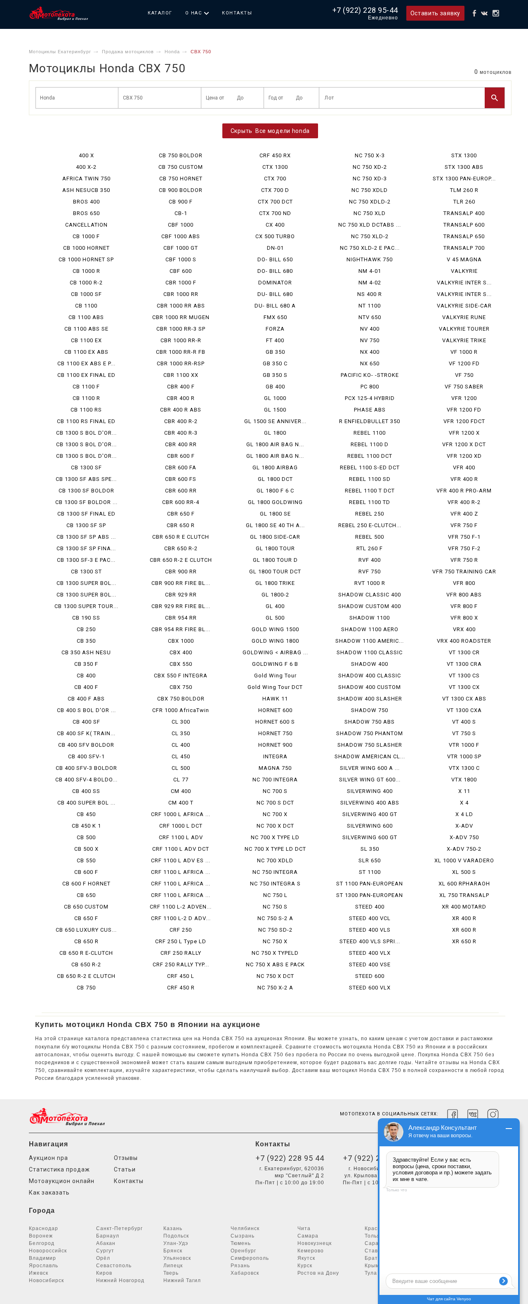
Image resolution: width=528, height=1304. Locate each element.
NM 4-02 (369, 282)
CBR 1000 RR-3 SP (180, 329)
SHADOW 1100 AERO (369, 629)
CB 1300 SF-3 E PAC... (86, 560)
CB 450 (86, 814)
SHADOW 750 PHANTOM (369, 733)
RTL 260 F (369, 548)
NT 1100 (369, 306)
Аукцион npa (48, 1158)
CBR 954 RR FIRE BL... (180, 629)
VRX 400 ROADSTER (464, 641)
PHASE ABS (370, 410)
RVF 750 (369, 571)
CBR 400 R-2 (181, 421)
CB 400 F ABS (86, 699)
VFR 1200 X (464, 433)
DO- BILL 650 (275, 259)
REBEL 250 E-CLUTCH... (369, 525)
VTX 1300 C (464, 768)
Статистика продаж (59, 1169)
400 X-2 (86, 167)
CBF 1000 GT (180, 248)
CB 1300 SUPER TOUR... (86, 606)
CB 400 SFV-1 (86, 756)
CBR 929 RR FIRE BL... (180, 606)
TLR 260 (464, 202)
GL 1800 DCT (275, 479)
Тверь (171, 1273)
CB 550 (86, 860)
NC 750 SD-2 (275, 930)
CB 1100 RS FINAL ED (86, 421)
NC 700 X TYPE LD (275, 837)
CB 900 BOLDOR (181, 190)
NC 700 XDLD (275, 860)
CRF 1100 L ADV (181, 837)
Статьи (125, 1169)
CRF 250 (181, 930)
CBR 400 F (181, 386)
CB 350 (86, 641)
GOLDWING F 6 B (275, 664)
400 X (86, 155)
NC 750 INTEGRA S (275, 883)
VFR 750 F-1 (464, 537)
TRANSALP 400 (464, 213)
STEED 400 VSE (370, 964)
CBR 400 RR (181, 444)
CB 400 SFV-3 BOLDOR (86, 768)
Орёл (103, 1258)
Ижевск (38, 1273)
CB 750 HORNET (181, 178)
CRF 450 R (181, 988)
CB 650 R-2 (86, 964)
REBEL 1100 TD (369, 502)
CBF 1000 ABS (180, 236)
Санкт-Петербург (119, 1228)
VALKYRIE (464, 271)
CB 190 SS (86, 618)
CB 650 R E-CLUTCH (86, 953)
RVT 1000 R (369, 583)
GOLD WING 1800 (275, 641)
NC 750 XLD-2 (370, 236)
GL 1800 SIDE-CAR (275, 537)
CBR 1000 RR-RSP (181, 363)
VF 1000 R (464, 352)
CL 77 (181, 779)
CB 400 (86, 675)
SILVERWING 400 (370, 791)
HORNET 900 (275, 745)
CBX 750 (181, 687)
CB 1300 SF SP (86, 525)
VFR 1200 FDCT (464, 421)
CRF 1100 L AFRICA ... (180, 872)
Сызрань (243, 1236)
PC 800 (370, 386)
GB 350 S (275, 375)
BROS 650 (86, 213)
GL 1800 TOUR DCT (275, 571)
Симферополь (250, 1258)
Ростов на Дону (318, 1273)
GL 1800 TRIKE (275, 583)
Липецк (173, 1266)
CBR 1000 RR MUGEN (181, 317)
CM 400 (181, 791)
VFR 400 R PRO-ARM (464, 491)
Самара (307, 1236)
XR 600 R (464, 930)
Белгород (41, 1243)
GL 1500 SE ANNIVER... (275, 421)
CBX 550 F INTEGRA (180, 675)
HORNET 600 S (275, 722)
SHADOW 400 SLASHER (369, 699)
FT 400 (275, 340)
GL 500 (275, 618)
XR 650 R (464, 941)
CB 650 (86, 895)
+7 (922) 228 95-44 (365, 10)
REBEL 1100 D (370, 444)
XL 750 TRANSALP (464, 895)
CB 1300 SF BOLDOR (86, 491)
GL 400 (275, 606)
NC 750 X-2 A (275, 988)
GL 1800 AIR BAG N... (275, 444)
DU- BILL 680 (275, 294)
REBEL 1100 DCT (369, 456)
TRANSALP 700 (464, 248)
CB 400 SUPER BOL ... (86, 803)
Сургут (105, 1251)
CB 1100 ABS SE (86, 329)
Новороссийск (48, 1251)
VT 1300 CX (464, 687)
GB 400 (275, 386)
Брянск (172, 1251)
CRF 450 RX (275, 155)
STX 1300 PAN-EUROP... (464, 178)
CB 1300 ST (86, 571)
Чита (304, 1228)
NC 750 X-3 (370, 155)
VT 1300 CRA (464, 664)
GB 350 (275, 352)
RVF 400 (369, 560)
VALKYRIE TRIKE (464, 340)
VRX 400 (464, 629)
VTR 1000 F (464, 745)
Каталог (160, 13)
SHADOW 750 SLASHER (369, 745)
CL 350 (181, 733)
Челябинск (245, 1228)
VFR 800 (464, 583)
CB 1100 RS (86, 410)
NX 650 (370, 363)
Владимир (42, 1258)
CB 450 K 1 (86, 826)
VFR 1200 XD (464, 456)
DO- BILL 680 (275, 271)
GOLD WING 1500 (275, 629)
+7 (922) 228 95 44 (290, 1158)
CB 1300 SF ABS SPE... (86, 479)
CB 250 (86, 629)
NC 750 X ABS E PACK (275, 964)
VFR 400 (464, 467)
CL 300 (181, 722)
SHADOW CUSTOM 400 (369, 606)
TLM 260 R (464, 190)
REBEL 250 (369, 514)
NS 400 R (369, 294)
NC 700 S (275, 791)
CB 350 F (86, 664)
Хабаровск (245, 1273)
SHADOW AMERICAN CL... (370, 756)
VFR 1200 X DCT (464, 444)
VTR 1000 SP (464, 756)
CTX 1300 (275, 167)
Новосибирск (46, 1280)
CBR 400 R (181, 398)
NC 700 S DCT (275, 803)
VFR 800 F (464, 606)
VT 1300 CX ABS (464, 699)
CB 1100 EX (86, 340)
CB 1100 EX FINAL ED (86, 375)
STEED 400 (369, 907)
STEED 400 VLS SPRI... (369, 941)
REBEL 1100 (370, 433)
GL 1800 (275, 433)
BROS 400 (86, 202)
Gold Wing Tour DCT (275, 687)
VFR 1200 (464, 398)
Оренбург (243, 1251)
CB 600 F (86, 872)
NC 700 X (275, 814)
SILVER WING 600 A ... (370, 768)
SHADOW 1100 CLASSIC (370, 652)
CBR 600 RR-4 (180, 502)
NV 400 (370, 329)
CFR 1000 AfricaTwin (180, 710)
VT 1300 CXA (464, 710)
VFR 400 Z (464, 514)
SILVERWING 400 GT (369, 814)
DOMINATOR (275, 282)
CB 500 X (86, 849)
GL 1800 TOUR (275, 548)
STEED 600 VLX (370, 988)
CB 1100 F (86, 386)
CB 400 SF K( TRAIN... (86, 733)
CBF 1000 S (180, 259)
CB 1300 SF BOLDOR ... (86, 502)
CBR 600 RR (181, 491)
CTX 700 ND (275, 213)
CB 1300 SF (86, 467)
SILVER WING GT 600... (370, 779)
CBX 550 (181, 664)
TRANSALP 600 (464, 225)
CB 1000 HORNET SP (86, 259)
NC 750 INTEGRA (275, 872)
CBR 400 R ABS (180, 410)
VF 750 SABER (464, 386)
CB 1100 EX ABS (86, 352)
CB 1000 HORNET (86, 248)
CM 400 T (180, 803)
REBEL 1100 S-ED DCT (370, 467)
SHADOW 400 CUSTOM (369, 687)
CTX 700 (275, 178)
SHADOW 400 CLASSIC (369, 675)
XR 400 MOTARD (464, 907)
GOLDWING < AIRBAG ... (275, 652)
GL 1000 (275, 398)
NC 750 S (275, 907)
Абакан (106, 1243)
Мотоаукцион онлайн (61, 1181)
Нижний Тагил (182, 1280)
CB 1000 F (86, 236)
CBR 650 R (181, 525)
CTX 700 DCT (275, 202)
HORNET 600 (275, 710)
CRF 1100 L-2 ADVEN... (181, 907)
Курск (304, 1266)
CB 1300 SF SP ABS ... (86, 537)
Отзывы (126, 1158)
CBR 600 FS (180, 479)
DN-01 (275, 248)
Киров (104, 1273)
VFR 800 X (464, 618)
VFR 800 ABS (464, 595)
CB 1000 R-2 (86, 282)
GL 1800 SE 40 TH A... (275, 525)
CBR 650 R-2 (181, 548)
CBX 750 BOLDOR (181, 699)
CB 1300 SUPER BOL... (86, 583)
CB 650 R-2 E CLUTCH (86, 976)
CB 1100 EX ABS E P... (86, 363)
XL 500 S (464, 872)
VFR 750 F (464, 525)
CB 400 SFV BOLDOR (86, 745)
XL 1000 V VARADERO (464, 860)
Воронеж (41, 1236)
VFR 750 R (464, 560)
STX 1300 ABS (464, 167)
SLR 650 (369, 860)
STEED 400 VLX (370, 953)
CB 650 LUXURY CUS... (86, 930)
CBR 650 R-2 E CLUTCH (181, 560)
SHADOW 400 (369, 664)
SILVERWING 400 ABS (369, 803)
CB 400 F (86, 687)
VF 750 (464, 375)
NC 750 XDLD (369, 190)
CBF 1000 (180, 225)
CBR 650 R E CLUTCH (180, 537)
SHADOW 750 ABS (369, 722)
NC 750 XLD (370, 213)
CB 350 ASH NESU (86, 652)
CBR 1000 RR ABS (181, 306)
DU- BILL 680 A (275, 306)
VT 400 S (464, 722)
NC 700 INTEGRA (275, 779)
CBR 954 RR (181, 618)
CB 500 (86, 837)
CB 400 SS (86, 791)
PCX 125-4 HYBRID (370, 398)
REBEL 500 (369, 537)
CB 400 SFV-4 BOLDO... (86, 779)
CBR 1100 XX (180, 375)
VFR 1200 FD (464, 410)
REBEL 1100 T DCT (370, 491)
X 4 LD (464, 814)
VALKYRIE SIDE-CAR (464, 306)
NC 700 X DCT (275, 826)
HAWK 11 (275, 699)
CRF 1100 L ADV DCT (180, 849)
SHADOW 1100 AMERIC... (369, 641)
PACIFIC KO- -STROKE (370, 375)
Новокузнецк (314, 1243)
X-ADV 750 (464, 837)
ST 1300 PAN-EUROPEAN (369, 895)
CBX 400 (181, 652)
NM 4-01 (369, 271)
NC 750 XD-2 (370, 167)
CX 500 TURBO (275, 236)
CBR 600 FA (180, 467)
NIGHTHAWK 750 (369, 259)
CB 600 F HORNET (86, 883)
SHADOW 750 (369, 710)
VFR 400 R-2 (464, 502)
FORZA (275, 329)
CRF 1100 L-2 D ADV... (181, 918)
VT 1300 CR (464, 652)
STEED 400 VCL (370, 918)
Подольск (176, 1236)
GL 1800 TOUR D (275, 560)
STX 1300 (464, 155)
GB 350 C (275, 363)
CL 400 (181, 745)
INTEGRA (275, 756)
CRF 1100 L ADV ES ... (180, 860)
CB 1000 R (86, 271)
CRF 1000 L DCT (181, 826)
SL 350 (370, 849)
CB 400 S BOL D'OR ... (86, 710)
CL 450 (181, 756)
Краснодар (43, 1228)
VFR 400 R (464, 479)
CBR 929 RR (181, 595)
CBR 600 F (181, 456)
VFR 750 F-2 (464, 548)
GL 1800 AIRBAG (275, 467)
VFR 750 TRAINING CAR (464, 571)
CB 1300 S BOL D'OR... (86, 433)
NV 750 (370, 340)
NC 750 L (275, 895)
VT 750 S (464, 733)
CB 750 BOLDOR (181, 155)
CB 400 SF (86, 722)
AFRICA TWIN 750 (86, 178)
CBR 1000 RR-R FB (180, 352)
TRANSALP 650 (464, 236)
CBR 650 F (181, 514)
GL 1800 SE (275, 514)
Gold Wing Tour (275, 675)
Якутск (306, 1258)
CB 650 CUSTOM (86, 907)
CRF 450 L (180, 976)
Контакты (237, 13)
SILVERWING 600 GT (369, 837)
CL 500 (181, 768)
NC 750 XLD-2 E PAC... (370, 248)
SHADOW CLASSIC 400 (369, 595)
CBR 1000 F (180, 282)
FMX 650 (275, 317)
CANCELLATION (86, 225)
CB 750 (86, 988)
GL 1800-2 (275, 595)
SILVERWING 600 (370, 826)
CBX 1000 (181, 641)
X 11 (464, 791)
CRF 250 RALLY (180, 953)
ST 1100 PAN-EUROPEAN (369, 883)
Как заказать (49, 1192)
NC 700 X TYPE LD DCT (275, 849)
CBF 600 (181, 271)
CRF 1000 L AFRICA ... (180, 814)
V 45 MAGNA (464, 259)
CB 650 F (86, 918)
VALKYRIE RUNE (464, 317)
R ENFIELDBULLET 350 (369, 421)
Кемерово (310, 1251)
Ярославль (43, 1266)
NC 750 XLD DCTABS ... (369, 225)
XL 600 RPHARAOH (464, 883)
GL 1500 (275, 410)
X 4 (464, 803)
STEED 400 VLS (370, 930)
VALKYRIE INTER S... (464, 282)
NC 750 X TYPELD (275, 953)
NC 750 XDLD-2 (370, 202)
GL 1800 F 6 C (275, 491)
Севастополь (114, 1266)
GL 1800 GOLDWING (275, 502)
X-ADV (464, 826)
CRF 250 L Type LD (180, 941)
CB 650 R (86, 941)
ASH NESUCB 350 (86, 190)
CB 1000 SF (86, 294)
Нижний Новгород (120, 1280)
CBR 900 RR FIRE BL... (180, 583)
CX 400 (275, 225)
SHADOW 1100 (369, 618)
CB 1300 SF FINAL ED (86, 514)
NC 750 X (275, 941)
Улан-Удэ (175, 1243)
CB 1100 (86, 306)
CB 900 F (181, 202)
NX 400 (370, 352)
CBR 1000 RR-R (180, 340)
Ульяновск (177, 1258)
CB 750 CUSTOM (180, 167)
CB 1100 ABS (86, 317)
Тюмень (241, 1243)
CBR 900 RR (181, 571)
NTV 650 (369, 317)
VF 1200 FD (464, 363)
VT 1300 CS (464, 675)
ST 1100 (370, 872)
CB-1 (180, 213)
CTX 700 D (275, 190)
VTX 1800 (464, 779)
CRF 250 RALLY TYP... (181, 964)
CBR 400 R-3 (181, 433)
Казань (172, 1228)
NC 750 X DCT (275, 976)
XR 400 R (464, 918)
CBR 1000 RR (180, 294)
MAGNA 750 (275, 768)
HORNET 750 (275, 733)
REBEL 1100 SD (370, 479)
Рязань (240, 1266)
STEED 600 (369, 976)
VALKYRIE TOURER (464, 329)
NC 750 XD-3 (370, 178)
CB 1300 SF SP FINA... (86, 548)
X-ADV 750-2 (464, 849)
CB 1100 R (86, 398)
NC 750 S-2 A (275, 918)
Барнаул (107, 1236)
